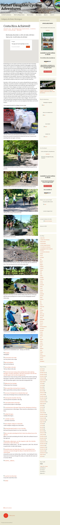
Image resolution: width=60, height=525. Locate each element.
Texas (41, 350)
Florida (41, 286)
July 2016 (41, 383)
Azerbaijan (42, 257)
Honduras (41, 299)
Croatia (41, 281)
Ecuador (41, 282)
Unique (46, 466)
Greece (41, 292)
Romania (41, 339)
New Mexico (42, 328)
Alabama (41, 253)
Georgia (41, 290)
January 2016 (42, 394)
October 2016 (42, 378)
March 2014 (42, 430)
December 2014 (43, 414)
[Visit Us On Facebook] (48, 221)
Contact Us (52, 14)
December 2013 (43, 436)
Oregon (41, 333)
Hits (44, 466)
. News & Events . (43, 241)
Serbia (41, 341)
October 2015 (42, 399)
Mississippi (42, 315)
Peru (41, 337)
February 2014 (42, 432)
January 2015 (42, 412)
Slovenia (41, 344)
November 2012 (43, 443)
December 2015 (43, 396)
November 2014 (43, 416)
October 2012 (42, 445)
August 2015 (42, 403)
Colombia (41, 277)
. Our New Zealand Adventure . (45, 245)
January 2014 (42, 434)
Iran (40, 301)
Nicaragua (14, 30)
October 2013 (42, 440)
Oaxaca (41, 332)
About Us (45, 14)
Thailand (41, 352)
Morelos (41, 321)
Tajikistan (41, 348)
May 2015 (41, 409)
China (41, 273)
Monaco (41, 317)
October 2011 (42, 450)
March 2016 (42, 390)
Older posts (10, 515)
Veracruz (41, 357)
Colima (41, 275)
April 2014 (41, 429)
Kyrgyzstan (42, 306)
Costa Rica (10, 30)
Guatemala (42, 293)
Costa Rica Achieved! (17, 26)
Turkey (41, 354)
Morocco (41, 323)
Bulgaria (41, 264)
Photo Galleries (38, 14)
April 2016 (41, 388)
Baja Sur (41, 261)
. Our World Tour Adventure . (6, 14)
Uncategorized (42, 355)
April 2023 (41, 368)
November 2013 (43, 438)
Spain (41, 346)
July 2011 (41, 456)
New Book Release (43, 326)
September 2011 (43, 452)
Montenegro (42, 319)
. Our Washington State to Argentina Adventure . (21, 28)
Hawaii (41, 297)
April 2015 (41, 410)
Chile (41, 271)
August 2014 (42, 421)
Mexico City (42, 313)
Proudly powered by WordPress (6, 522)
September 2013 (43, 441)
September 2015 (43, 401)
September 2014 (43, 419)
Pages (41, 466)
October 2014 (42, 418)
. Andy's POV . (42, 237)
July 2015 (41, 405)
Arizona (41, 255)
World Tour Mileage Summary (19, 14)
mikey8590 (19, 30)
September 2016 (43, 379)
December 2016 (43, 374)
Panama (41, 335)
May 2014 (41, 427)
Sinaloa (41, 343)
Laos (41, 308)
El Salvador (42, 284)
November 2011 (43, 449)
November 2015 (43, 398)
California (41, 266)
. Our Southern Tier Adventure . (45, 247)
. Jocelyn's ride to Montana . (45, 239)
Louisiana (41, 310)
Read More (48, 30)
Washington (42, 361)
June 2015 (42, 407)
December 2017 (43, 372)
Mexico (41, 312)
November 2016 (43, 376)
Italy (41, 302)
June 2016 (42, 385)
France (41, 288)
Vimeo (44, 92)
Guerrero (41, 295)
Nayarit (41, 324)
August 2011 (42, 454)
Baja (41, 259)
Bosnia (41, 262)
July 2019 (41, 370)
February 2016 (42, 392)
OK (28, 46)
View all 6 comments (8, 507)
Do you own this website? (16, 46)
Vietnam (41, 359)
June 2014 (42, 425)
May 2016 (41, 387)
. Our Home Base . (43, 243)
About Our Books (30, 14)
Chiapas (41, 270)
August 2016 (42, 381)
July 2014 (41, 423)
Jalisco (41, 304)
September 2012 (43, 447)
